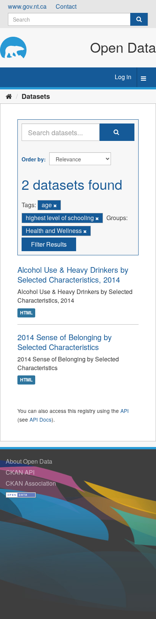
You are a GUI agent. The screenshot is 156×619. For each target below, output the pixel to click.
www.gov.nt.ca (27, 6)
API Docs (40, 419)
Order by (33, 159)
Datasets (36, 96)
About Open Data (29, 461)
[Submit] (139, 19)
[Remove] (55, 205)
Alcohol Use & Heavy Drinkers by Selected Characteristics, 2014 (72, 274)
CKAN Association (31, 483)
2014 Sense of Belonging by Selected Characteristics (64, 341)
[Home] (9, 96)
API (124, 410)
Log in (123, 76)
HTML (26, 312)
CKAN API (20, 472)
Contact (66, 6)
